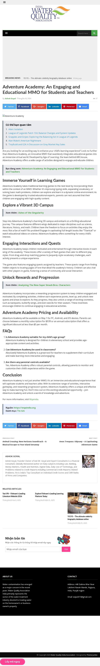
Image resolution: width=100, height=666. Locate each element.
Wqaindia (33, 399)
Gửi (66, 549)
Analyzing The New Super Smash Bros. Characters (44, 285)
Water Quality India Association (63, 655)
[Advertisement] (50, 57)
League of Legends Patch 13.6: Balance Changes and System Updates (42, 133)
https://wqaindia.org (25, 407)
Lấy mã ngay (12, 661)
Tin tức (21, 410)
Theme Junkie (92, 655)
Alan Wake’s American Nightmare (24, 140)
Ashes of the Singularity (31, 212)
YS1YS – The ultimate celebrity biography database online (47, 78)
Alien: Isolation (15, 129)
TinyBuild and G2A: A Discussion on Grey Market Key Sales (36, 144)
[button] (4, 2)
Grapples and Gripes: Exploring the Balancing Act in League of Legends (43, 136)
